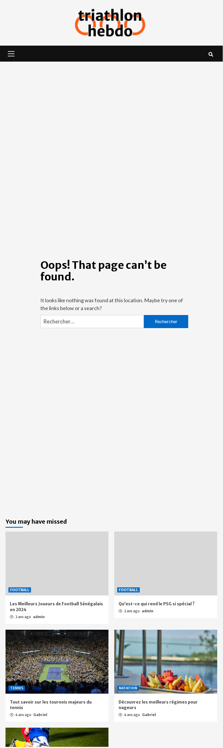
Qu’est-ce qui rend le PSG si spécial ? (157, 603)
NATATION (128, 688)
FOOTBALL (19, 590)
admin (39, 617)
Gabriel (40, 715)
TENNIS (16, 688)
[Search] (210, 54)
